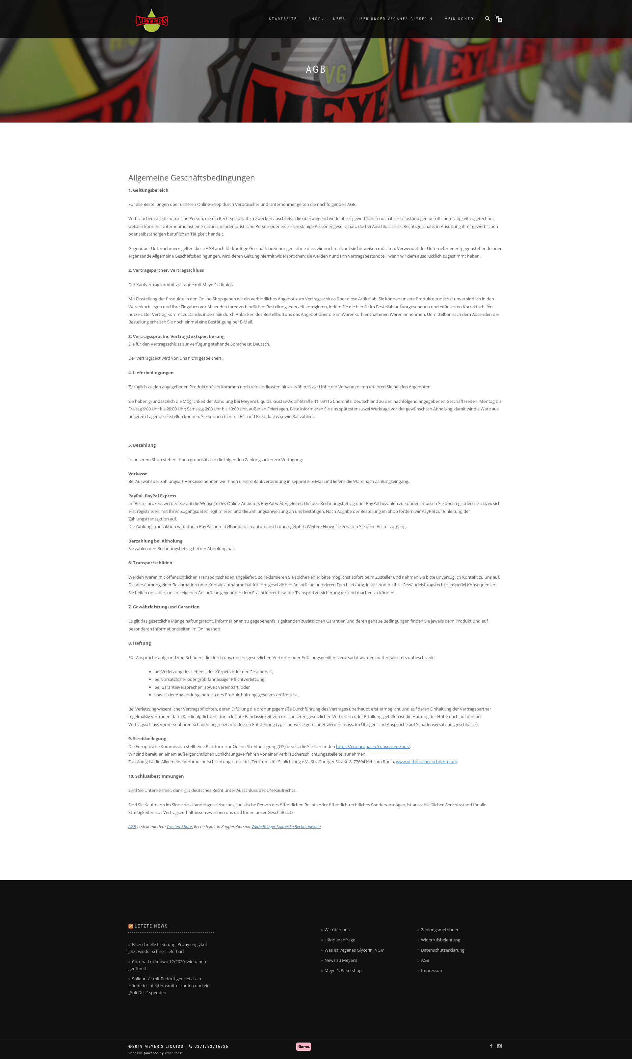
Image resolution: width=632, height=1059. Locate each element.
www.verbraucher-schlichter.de (426, 762)
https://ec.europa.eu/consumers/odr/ (373, 746)
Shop (315, 19)
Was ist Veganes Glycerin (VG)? (354, 950)
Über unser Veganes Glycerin (395, 19)
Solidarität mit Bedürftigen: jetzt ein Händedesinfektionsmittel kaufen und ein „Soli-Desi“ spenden (169, 985)
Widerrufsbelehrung (440, 940)
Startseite (283, 19)
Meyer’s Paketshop (343, 970)
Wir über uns (337, 930)
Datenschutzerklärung (442, 950)
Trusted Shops (180, 826)
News (339, 19)
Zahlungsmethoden (440, 930)
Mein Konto (459, 19)
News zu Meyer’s (341, 960)
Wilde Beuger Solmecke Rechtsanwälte (286, 826)
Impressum (432, 970)
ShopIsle (136, 1053)
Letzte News (151, 926)
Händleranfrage (340, 940)
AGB (132, 826)
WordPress (173, 1053)
